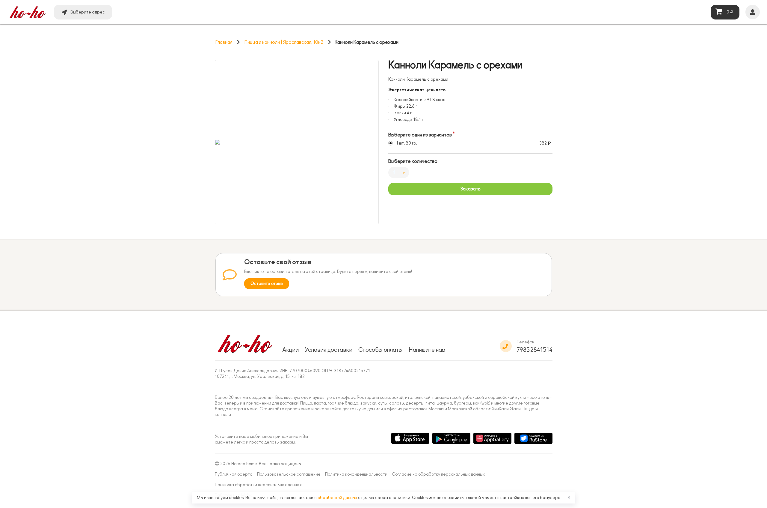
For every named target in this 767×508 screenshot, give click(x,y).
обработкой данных (338, 497)
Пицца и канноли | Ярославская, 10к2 (283, 42)
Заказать (470, 189)
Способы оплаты (380, 350)
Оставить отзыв (266, 283)
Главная (223, 42)
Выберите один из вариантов (420, 135)
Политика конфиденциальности (356, 474)
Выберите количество (412, 161)
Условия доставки (328, 350)
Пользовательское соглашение (289, 474)
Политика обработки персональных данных (258, 485)
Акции (290, 350)
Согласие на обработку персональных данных (438, 474)
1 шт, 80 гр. (406, 143)
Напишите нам (427, 350)
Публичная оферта (234, 474)
